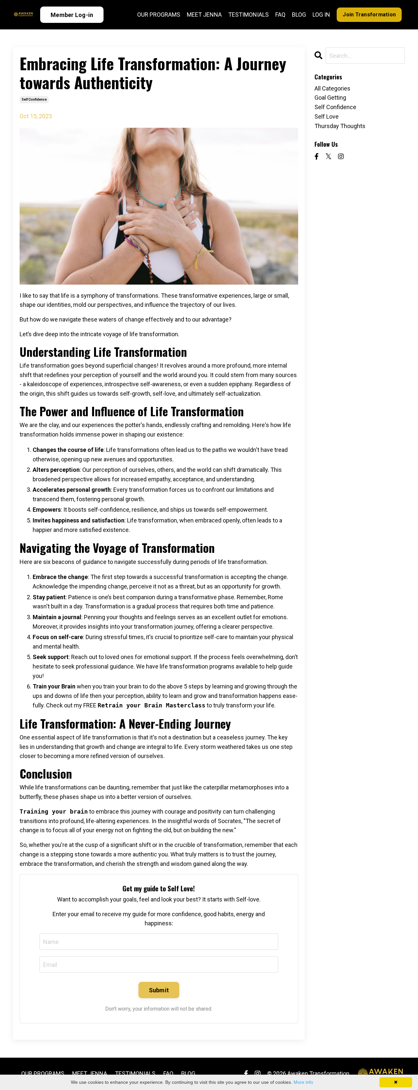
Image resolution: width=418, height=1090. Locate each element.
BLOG (299, 14)
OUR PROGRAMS (158, 14)
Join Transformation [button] (369, 14)
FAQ (280, 14)
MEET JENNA (204, 14)
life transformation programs (197, 666)
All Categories (332, 88)
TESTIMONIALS (248, 14)
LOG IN (321, 14)
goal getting (330, 97)
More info (303, 1082)
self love (326, 116)
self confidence (34, 99)
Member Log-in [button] (72, 14)
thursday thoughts (339, 126)
